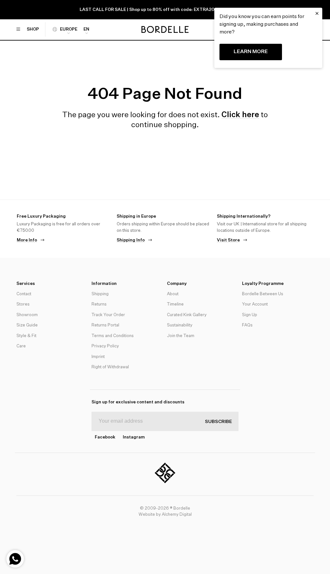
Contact (23, 294)
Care (21, 346)
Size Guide (27, 325)
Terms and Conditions (113, 336)
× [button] (317, 13)
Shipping (100, 294)
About (173, 294)
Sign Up (249, 315)
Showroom (27, 315)
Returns (99, 304)
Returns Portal (105, 325)
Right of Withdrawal (110, 367)
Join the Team (180, 336)
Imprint (98, 357)
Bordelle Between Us (262, 294)
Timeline (175, 304)
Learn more (251, 51)
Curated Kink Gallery (187, 315)
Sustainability (179, 325)
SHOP (33, 29)
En (86, 29)
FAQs (247, 325)
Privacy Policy (105, 346)
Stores (23, 304)
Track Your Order (108, 315)
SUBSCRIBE (218, 421)
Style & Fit (26, 336)
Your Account (255, 304)
